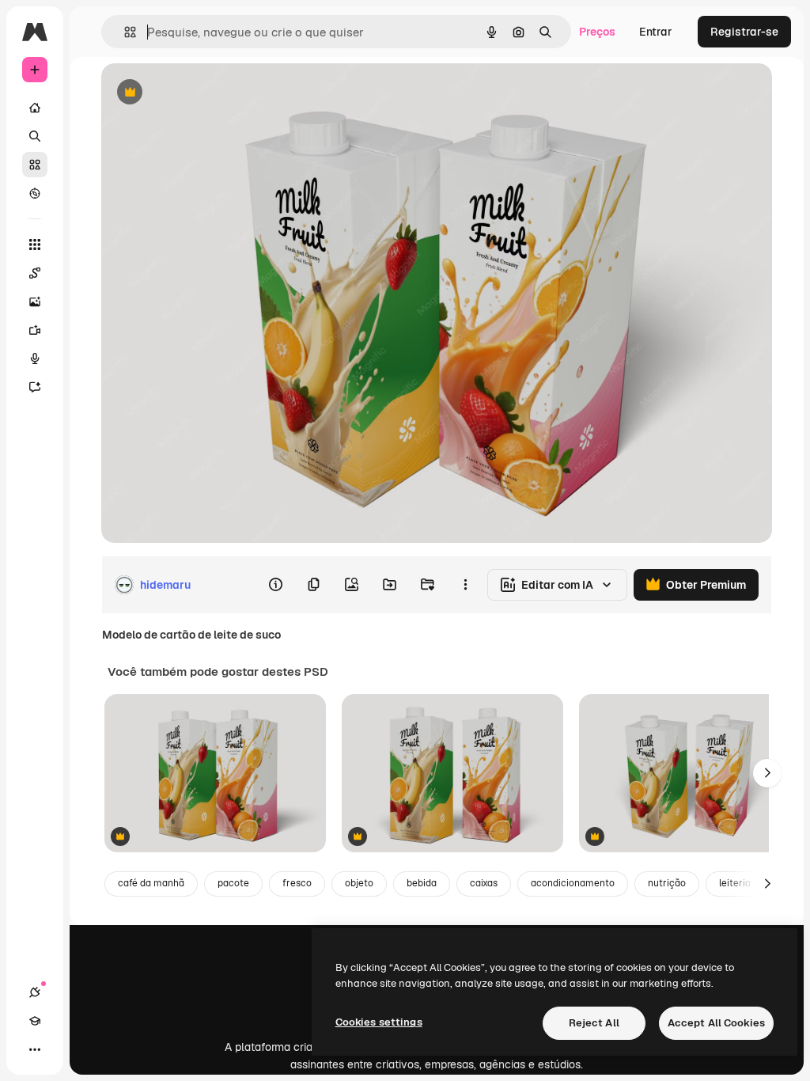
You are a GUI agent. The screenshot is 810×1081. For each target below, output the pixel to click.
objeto (359, 883)
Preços (597, 32)
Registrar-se (744, 32)
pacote (233, 883)
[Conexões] (34, 992)
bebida (422, 883)
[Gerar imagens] (34, 301)
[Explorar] (34, 193)
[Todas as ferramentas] (34, 244)
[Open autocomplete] (124, 32)
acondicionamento (573, 883)
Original (202, 93)
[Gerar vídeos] (34, 330)
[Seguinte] (767, 773)
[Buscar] (34, 136)
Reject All (594, 1023)
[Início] (34, 107)
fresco (297, 883)
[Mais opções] (465, 585)
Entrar (655, 32)
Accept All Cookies (716, 1023)
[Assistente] (34, 387)
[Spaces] (34, 273)
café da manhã (151, 883)
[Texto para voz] (34, 358)
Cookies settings (378, 1022)
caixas (484, 883)
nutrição (667, 883)
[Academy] (34, 1021)
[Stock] (34, 164)
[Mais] (34, 1049)
